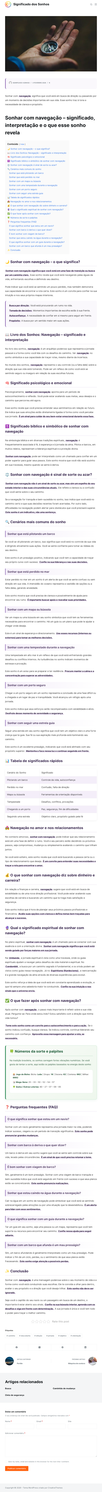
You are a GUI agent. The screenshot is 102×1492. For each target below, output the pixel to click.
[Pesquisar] (91, 4)
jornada (50, 1336)
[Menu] (96, 4)
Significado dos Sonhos (31, 4)
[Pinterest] (62, 1347)
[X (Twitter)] (39, 1347)
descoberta (24, 1336)
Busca (8, 1388)
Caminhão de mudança (64, 1388)
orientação (76, 1336)
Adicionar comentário (15, 1433)
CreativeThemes (55, 1488)
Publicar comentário (17, 1468)
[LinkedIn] (85, 1347)
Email (40, 1421)
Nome (8, 1421)
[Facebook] (16, 1347)
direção (38, 1336)
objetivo (62, 1336)
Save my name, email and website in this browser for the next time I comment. (38, 1462)
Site (69, 1421)
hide (22, 144)
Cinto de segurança (14, 1395)
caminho (11, 1336)
